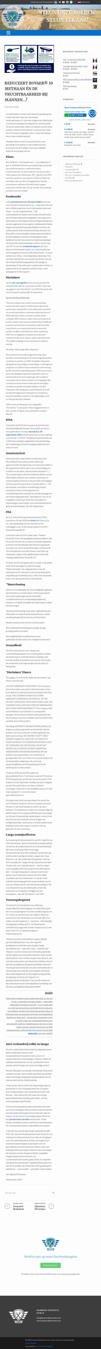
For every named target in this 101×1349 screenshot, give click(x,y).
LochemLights (71, 169)
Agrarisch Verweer (73, 164)
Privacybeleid (30, 1343)
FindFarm (69, 167)
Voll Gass (69, 178)
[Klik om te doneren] (92, 113)
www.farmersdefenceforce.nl (49, 1321)
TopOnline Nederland (44, 1346)
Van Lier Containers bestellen (77, 175)
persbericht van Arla (19, 1119)
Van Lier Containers (73, 172)
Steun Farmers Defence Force (77, 107)
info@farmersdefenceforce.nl (49, 1318)
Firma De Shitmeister (73, 180)
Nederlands (85, 2)
